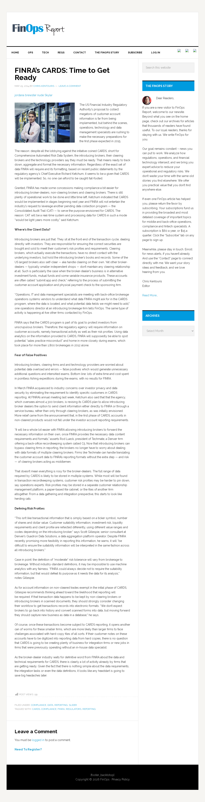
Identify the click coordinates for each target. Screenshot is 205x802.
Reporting (61, 705)
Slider (73, 705)
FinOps (105, 29)
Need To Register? (28, 749)
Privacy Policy (121, 779)
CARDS (36, 709)
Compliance (38, 705)
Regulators (73, 709)
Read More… (150, 295)
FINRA (61, 709)
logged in (38, 740)
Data (50, 705)
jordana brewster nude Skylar (33, 95)
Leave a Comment (70, 86)
